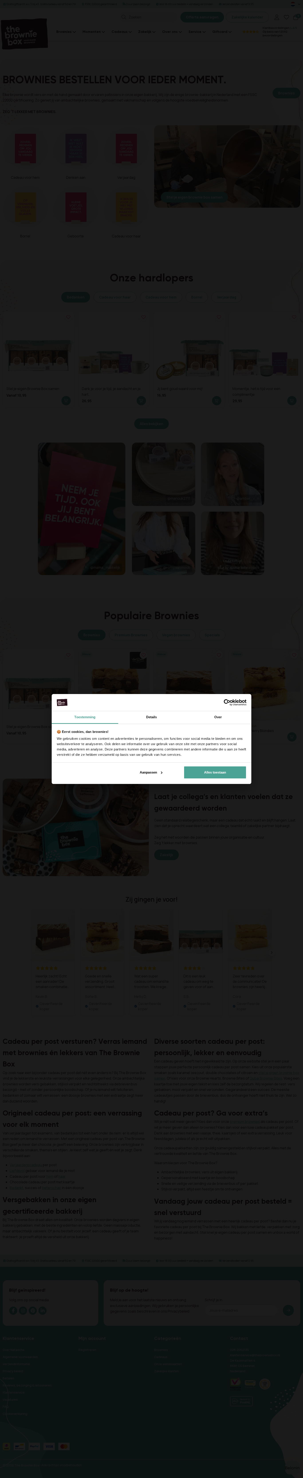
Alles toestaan (215, 772)
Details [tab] (151, 717)
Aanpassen (148, 772)
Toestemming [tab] (84, 717)
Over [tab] (218, 717)
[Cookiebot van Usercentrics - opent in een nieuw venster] (227, 702)
